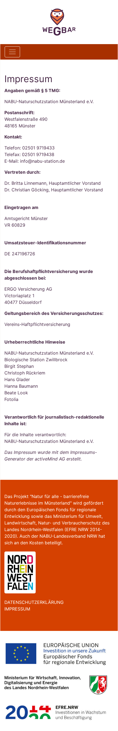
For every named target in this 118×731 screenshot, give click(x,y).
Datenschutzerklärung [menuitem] (34, 602)
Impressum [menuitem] (17, 609)
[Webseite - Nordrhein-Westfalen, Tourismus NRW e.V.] (20, 572)
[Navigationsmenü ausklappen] (12, 51)
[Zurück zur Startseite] (59, 22)
